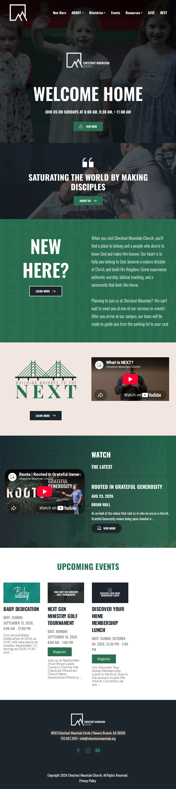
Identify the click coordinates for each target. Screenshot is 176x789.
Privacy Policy (88, 780)
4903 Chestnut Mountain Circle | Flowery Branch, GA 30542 (88, 732)
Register (59, 652)
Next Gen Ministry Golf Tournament (63, 616)
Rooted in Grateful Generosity (126, 486)
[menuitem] (59, 12)
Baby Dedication (21, 608)
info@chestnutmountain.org (98, 738)
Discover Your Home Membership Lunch (108, 619)
